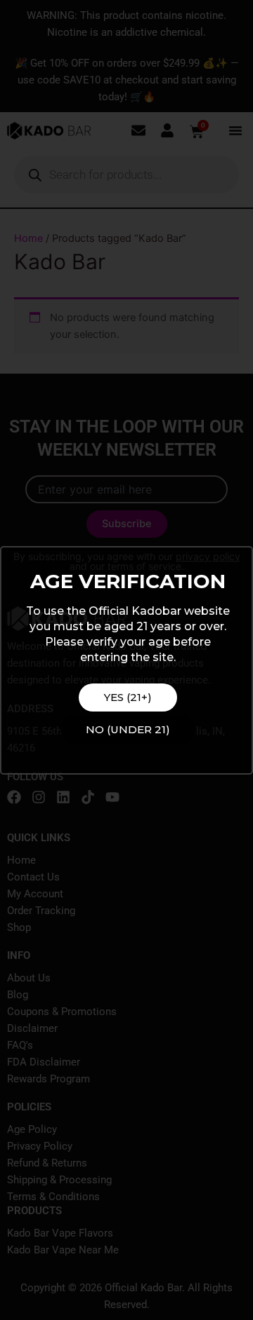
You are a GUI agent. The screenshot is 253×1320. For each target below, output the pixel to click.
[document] (126, 660)
